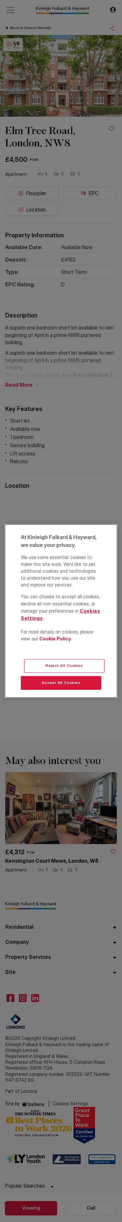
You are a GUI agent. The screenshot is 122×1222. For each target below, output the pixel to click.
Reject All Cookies (64, 665)
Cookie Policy (55, 638)
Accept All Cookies (61, 682)
